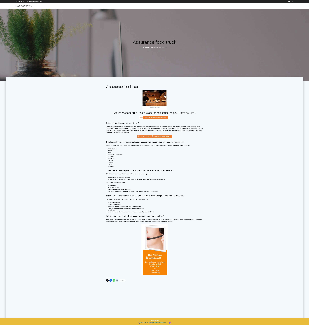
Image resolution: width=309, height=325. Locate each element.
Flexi (23, 6)
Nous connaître (273, 6)
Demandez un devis (212, 6)
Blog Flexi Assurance (258, 6)
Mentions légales (287, 6)
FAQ (246, 6)
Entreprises (238, 6)
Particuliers (226, 6)
